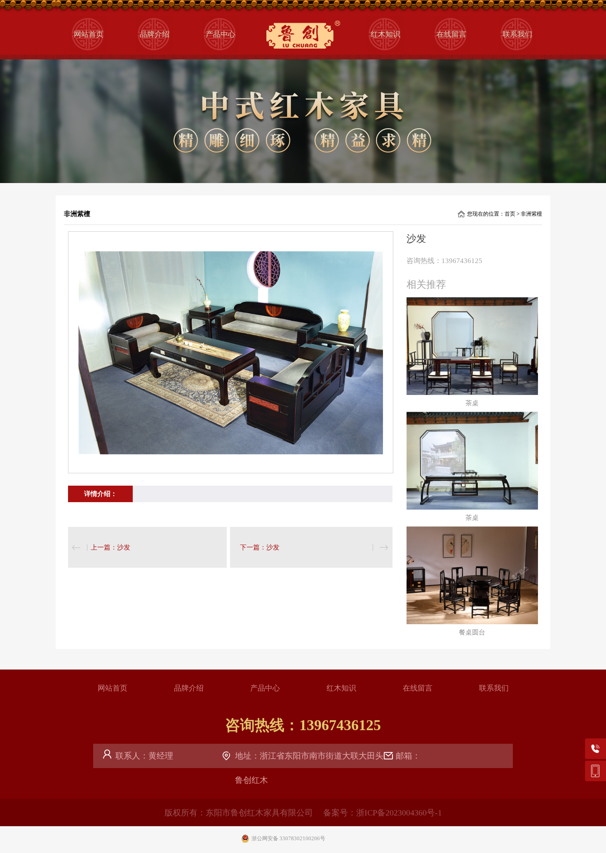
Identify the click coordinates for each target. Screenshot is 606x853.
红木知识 (385, 34)
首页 (510, 214)
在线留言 (451, 34)
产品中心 (220, 34)
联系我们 (517, 34)
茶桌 (472, 403)
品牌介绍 (154, 34)
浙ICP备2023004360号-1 (399, 812)
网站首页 (88, 34)
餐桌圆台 (472, 632)
